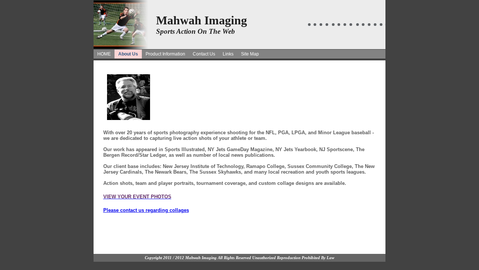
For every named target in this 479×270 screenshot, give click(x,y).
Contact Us (204, 54)
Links (228, 54)
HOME (104, 54)
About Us (128, 54)
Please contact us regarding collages (146, 210)
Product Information (165, 54)
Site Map (250, 54)
